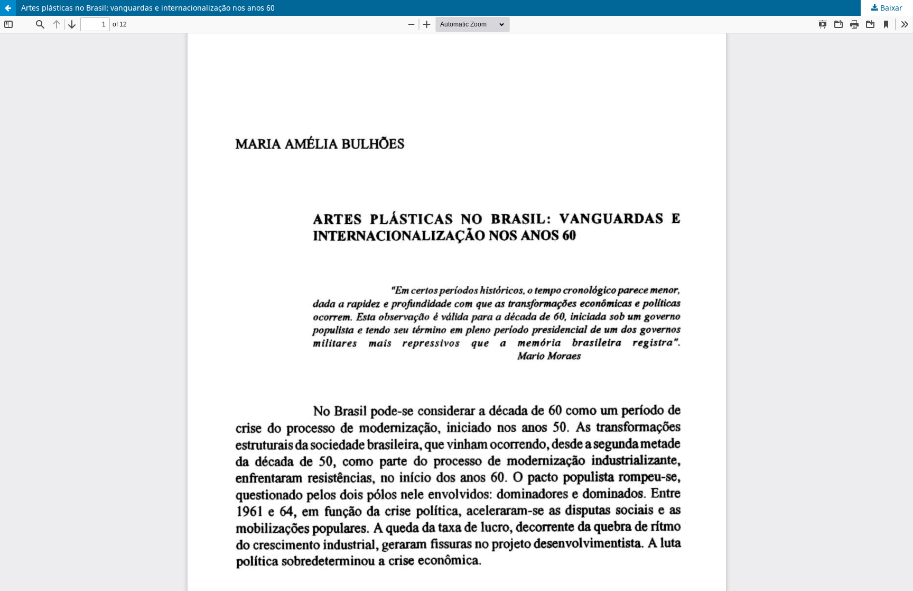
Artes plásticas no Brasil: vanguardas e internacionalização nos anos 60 (148, 8)
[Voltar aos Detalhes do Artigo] (8, 8)
